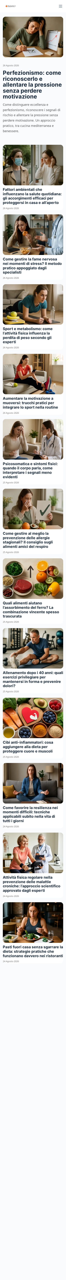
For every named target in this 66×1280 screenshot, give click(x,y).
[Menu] (60, 6)
